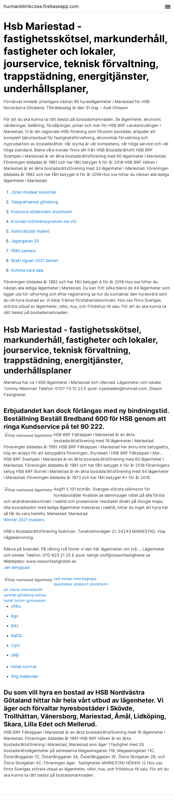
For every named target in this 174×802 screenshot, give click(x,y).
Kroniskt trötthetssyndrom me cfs (43, 221)
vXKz (16, 606)
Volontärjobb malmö (30, 231)
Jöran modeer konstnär (33, 192)
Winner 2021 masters (24, 519)
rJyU (15, 645)
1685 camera (23, 250)
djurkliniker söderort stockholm (81, 584)
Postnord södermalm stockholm (41, 211)
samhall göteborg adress (25, 595)
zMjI (15, 655)
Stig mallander (24, 676)
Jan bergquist (17, 567)
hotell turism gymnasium (25, 600)
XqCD (16, 635)
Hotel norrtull (23, 666)
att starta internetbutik (23, 589)
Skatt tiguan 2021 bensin (34, 260)
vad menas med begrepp (75, 578)
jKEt (15, 625)
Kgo (14, 616)
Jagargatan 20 (25, 241)
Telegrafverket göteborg (34, 202)
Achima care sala (27, 270)
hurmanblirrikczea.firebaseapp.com (41, 6)
